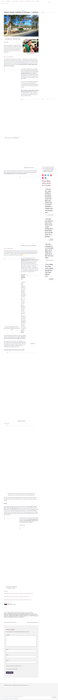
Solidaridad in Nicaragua (13, 616)
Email (7, 654)
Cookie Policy (16, 698)
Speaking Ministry (28, 1)
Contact (7, 3)
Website (7, 660)
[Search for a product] (49, 2)
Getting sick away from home (14, 614)
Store (2, 3)
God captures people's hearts (25, 614)
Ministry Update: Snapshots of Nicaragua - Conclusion (18, 615)
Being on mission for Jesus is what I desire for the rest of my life (18, 612)
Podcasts (33, 1)
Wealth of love (21, 616)
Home (3, 1)
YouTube (37, 1)
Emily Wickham (22, 10)
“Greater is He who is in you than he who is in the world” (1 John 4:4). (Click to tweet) (18, 593)
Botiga (28, 685)
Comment (8, 634)
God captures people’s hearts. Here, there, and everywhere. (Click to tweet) (16, 596)
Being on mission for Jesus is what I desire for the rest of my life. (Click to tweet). (17, 599)
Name (7, 649)
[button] (42, 10)
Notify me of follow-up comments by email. (14, 665)
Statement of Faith (15, 1)
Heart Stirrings (22, 1)
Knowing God (8, 1)
